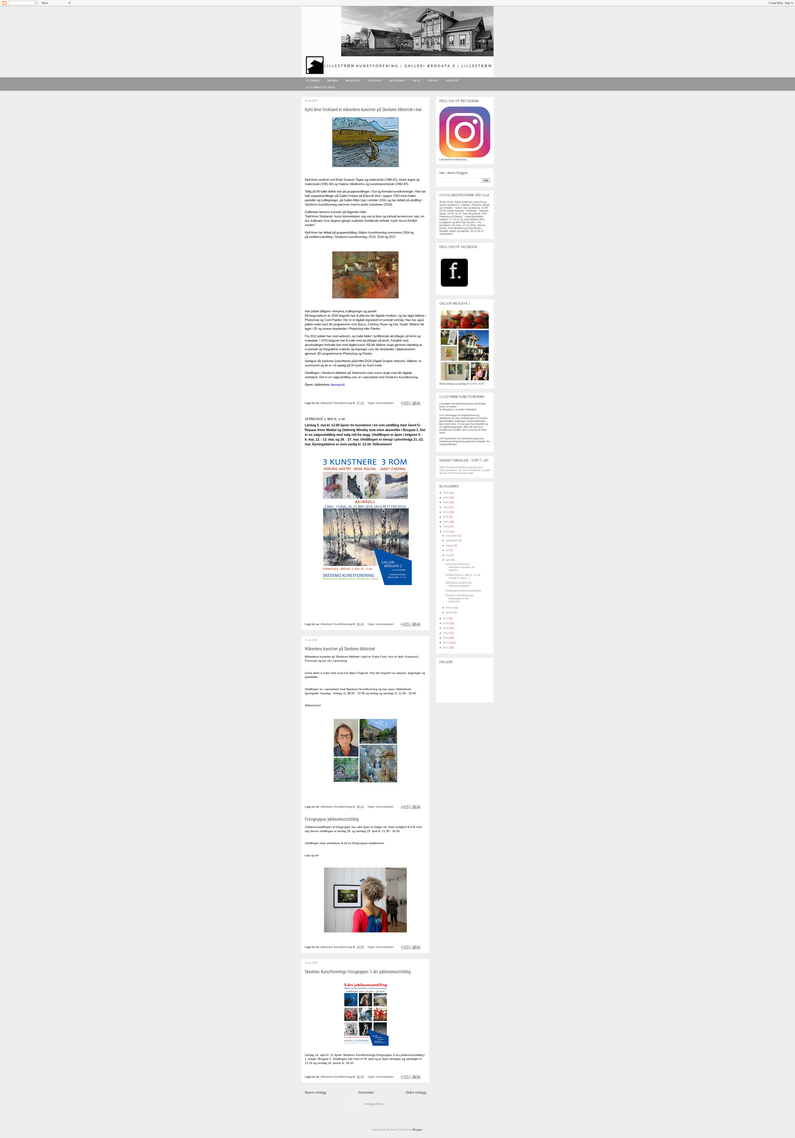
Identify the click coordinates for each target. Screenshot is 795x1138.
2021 (446, 516)
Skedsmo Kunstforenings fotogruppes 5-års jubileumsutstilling (358, 971)
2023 (446, 507)
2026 (446, 492)
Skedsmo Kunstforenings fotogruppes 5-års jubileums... (460, 598)
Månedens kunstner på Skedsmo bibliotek (340, 648)
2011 (446, 647)
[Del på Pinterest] (419, 403)
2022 (446, 512)
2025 (446, 497)
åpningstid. (338, 384)
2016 (446, 623)
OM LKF (416, 80)
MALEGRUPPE (353, 80)
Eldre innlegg (416, 1092)
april (449, 560)
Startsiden (366, 1092)
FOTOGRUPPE (375, 80)
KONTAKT (433, 80)
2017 (446, 618)
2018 (446, 531)
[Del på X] (411, 403)
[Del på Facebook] (415, 403)
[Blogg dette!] (407, 403)
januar (450, 612)
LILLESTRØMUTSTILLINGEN (320, 87)
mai (448, 555)
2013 (446, 637)
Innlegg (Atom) (374, 1103)
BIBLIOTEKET (452, 80)
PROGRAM (332, 80)
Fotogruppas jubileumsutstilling (332, 819)
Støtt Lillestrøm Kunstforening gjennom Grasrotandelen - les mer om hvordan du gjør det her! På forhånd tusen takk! (464, 470)
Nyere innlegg (315, 1092)
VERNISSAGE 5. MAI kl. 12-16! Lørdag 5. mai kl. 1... (463, 576)
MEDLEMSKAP (397, 80)
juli (448, 550)
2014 (446, 633)
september (452, 540)
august (450, 545)
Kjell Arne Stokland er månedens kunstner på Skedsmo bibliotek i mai (363, 109)
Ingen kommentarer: (381, 403)
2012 (446, 642)
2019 (446, 526)
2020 (446, 521)
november (452, 535)
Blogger (417, 1129)
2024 (446, 502)
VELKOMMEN (312, 80)
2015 (446, 628)
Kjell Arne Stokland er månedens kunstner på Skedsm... (460, 567)
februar (450, 607)
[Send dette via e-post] (403, 403)
